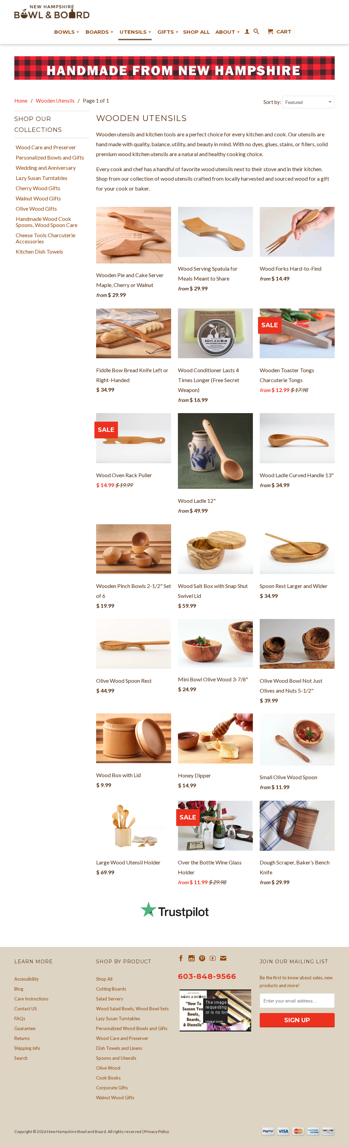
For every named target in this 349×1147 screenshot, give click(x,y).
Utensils (135, 32)
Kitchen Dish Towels (39, 251)
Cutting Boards (111, 989)
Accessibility (26, 979)
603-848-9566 (207, 976)
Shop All (196, 32)
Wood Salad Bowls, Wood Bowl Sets (132, 1008)
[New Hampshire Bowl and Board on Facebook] (181, 958)
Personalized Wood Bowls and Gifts (131, 1028)
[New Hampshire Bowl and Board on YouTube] (213, 958)
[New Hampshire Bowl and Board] (51, 11)
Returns (22, 1038)
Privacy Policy (156, 1131)
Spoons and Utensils (116, 1058)
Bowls (66, 32)
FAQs (19, 1018)
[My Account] (247, 33)
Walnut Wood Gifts (38, 198)
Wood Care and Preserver (46, 147)
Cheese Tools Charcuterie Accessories (45, 238)
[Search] (256, 33)
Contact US (25, 1008)
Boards (99, 32)
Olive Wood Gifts (36, 209)
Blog (18, 989)
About (227, 32)
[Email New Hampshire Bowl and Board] (223, 958)
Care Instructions (31, 998)
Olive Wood (108, 1068)
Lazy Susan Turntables (41, 178)
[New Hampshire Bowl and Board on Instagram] (191, 958)
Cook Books (108, 1078)
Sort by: (272, 102)
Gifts (167, 32)
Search (21, 1058)
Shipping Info (27, 1048)
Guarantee (24, 1028)
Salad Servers (109, 998)
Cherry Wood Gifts (38, 188)
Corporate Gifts (112, 1087)
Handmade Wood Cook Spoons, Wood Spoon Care (46, 222)
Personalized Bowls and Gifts (50, 157)
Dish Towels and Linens (119, 1048)
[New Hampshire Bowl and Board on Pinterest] (202, 958)
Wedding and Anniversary (46, 168)
